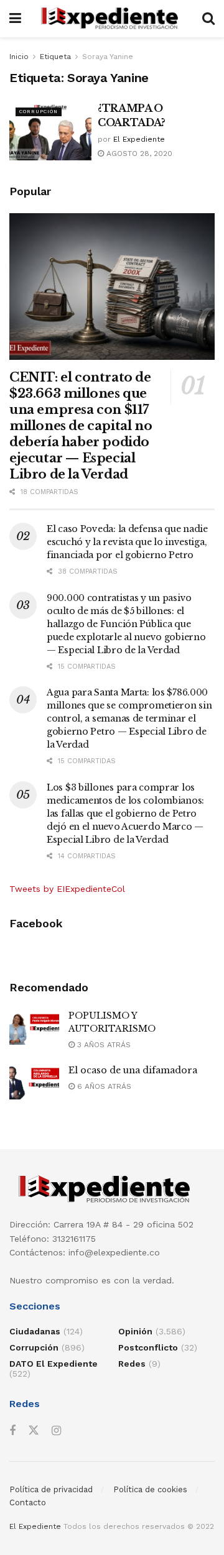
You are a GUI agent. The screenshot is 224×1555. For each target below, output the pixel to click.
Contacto (27, 1502)
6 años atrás (103, 1086)
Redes (132, 1364)
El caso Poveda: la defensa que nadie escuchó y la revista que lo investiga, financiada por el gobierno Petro (127, 542)
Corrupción (38, 111)
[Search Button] (208, 18)
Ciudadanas (34, 1331)
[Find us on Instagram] (56, 1431)
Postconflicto (148, 1347)
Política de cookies (150, 1489)
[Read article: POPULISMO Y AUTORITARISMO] (34, 1027)
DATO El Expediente (53, 1364)
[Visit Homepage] (112, 18)
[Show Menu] (15, 18)
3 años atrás (103, 1044)
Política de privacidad (51, 1489)
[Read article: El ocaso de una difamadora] (34, 1081)
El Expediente (139, 139)
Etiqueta (55, 56)
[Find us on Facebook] (12, 1431)
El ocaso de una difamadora (132, 1070)
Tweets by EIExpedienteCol (67, 889)
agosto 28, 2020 (138, 153)
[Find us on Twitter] (33, 1430)
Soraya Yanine (107, 56)
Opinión (135, 1331)
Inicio (19, 56)
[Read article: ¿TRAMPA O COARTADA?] (50, 130)
